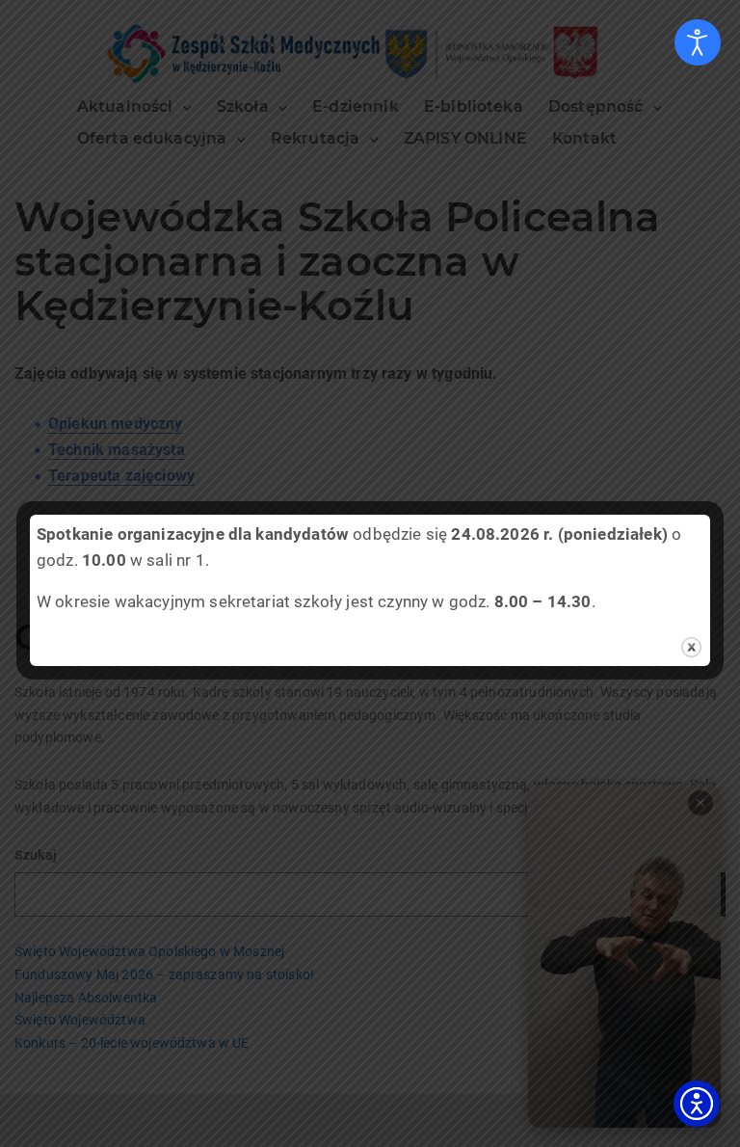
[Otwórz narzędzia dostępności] (697, 42)
